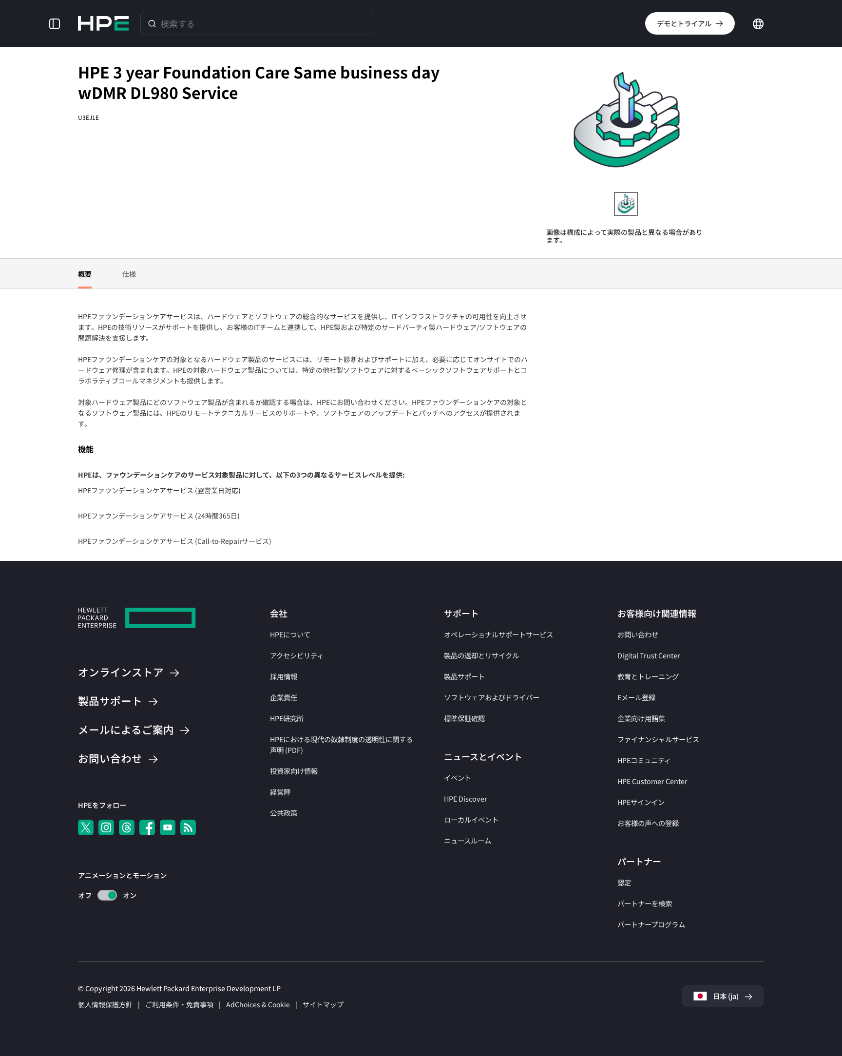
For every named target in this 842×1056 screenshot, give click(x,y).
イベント (457, 777)
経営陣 (280, 792)
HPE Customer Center (652, 781)
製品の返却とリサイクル (481, 655)
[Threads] (126, 827)
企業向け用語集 (641, 718)
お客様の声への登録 (648, 823)
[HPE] (137, 619)
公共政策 (283, 812)
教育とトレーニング (648, 676)
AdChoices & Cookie (258, 1004)
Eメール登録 (636, 697)
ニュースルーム (467, 840)
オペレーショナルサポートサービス (498, 634)
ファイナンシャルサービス (658, 739)
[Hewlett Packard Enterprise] (103, 23)
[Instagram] (106, 827)
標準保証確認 (464, 718)
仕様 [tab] (129, 274)
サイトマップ (323, 1004)
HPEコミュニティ (644, 760)
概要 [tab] (85, 274)
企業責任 (283, 697)
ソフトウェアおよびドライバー (491, 697)
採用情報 (283, 676)
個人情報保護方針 (105, 1004)
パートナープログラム (651, 924)
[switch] (101, 895)
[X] (86, 827)
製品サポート (464, 676)
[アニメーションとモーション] (107, 895)
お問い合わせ (637, 634)
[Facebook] (147, 827)
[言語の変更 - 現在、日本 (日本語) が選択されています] (758, 22)
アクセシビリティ (297, 655)
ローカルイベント (471, 819)
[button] (54, 23)
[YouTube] (167, 827)
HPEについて (290, 634)
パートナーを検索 (644, 903)
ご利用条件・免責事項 (179, 1004)
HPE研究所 (287, 718)
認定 (624, 882)
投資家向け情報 (294, 771)
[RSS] (188, 827)
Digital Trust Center (648, 655)
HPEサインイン (641, 802)
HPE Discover (465, 798)
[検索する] (152, 23)
